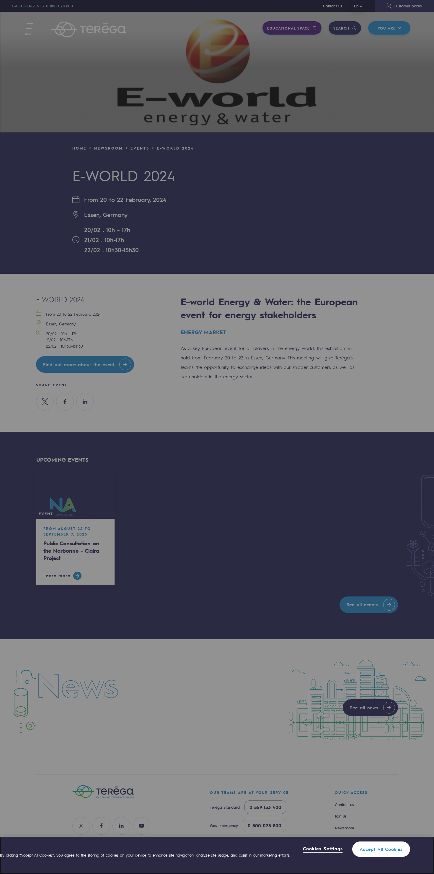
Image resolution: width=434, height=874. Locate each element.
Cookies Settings (323, 849)
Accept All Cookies (381, 849)
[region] (217, 855)
